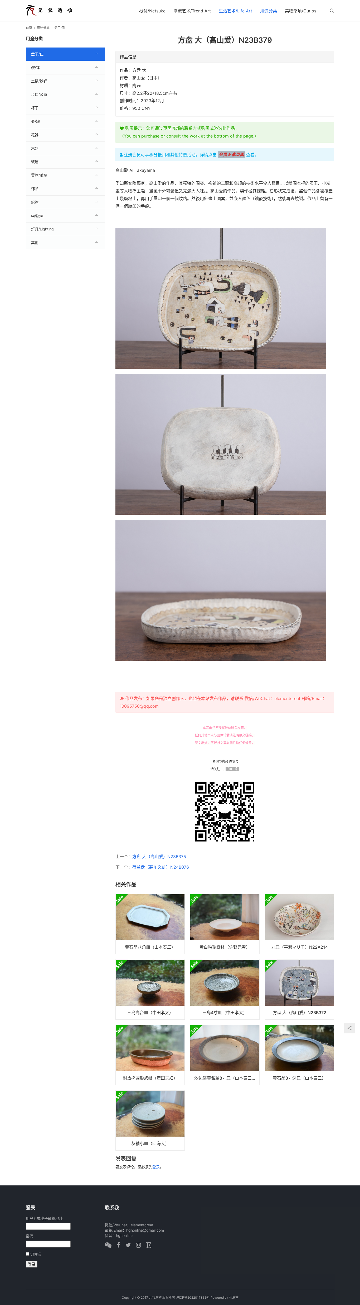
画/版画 (37, 215)
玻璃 (34, 161)
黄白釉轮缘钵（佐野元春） (225, 947)
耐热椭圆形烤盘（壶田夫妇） (150, 1078)
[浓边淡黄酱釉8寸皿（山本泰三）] (224, 1055)
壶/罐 (35, 121)
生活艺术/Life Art (235, 10)
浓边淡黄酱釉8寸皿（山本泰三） (225, 1078)
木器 (34, 148)
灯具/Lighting (42, 229)
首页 (29, 28)
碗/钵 (35, 67)
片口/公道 (39, 94)
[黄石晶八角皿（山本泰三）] (150, 924)
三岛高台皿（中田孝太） (150, 1012)
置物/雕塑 (39, 175)
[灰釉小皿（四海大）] (150, 1120)
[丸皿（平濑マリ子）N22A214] (299, 924)
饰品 (34, 188)
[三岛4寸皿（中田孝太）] (224, 989)
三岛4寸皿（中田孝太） (224, 1012)
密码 (29, 1236)
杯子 (34, 108)
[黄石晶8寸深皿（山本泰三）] (299, 1055)
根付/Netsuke (152, 10)
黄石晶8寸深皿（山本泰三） (299, 1078)
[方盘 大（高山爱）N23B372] (299, 989)
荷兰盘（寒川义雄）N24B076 (160, 867)
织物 (34, 202)
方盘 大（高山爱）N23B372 (299, 1012)
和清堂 (234, 1297)
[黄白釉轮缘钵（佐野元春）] (224, 924)
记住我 (35, 1254)
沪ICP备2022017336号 (193, 1297)
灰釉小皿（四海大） (150, 1143)
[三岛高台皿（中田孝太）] (150, 989)
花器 (34, 135)
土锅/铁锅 (39, 81)
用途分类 (268, 10)
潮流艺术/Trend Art (192, 10)
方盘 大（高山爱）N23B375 (159, 856)
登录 (156, 1167)
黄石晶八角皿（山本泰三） (150, 947)
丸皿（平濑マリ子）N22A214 (299, 947)
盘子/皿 (37, 54)
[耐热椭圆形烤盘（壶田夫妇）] (150, 1055)
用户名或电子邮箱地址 (44, 1218)
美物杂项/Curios (300, 10)
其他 (34, 242)
